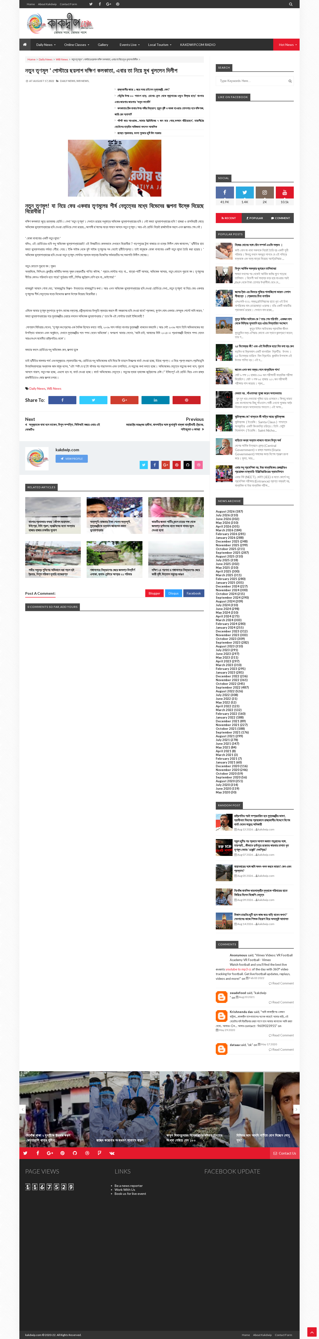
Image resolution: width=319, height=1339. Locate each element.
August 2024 (225, 601)
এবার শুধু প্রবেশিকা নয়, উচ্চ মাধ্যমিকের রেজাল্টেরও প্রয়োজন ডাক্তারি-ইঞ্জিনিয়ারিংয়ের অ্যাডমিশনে (261, 469)
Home (31, 4)
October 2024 (226, 594)
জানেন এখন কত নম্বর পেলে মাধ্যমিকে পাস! (257, 369)
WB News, (82, 80)
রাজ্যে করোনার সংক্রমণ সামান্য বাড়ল (50, 1140)
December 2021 (227, 721)
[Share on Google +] (124, 400)
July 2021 (223, 740)
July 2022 (223, 695)
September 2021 (228, 732)
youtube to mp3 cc (238, 969)
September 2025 (228, 552)
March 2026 (224, 530)
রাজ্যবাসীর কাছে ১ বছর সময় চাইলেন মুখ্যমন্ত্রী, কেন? (143, 89)
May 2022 (223, 702)
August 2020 (225, 781)
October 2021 (226, 728)
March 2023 (224, 665)
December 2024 (227, 586)
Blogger (154, 593)
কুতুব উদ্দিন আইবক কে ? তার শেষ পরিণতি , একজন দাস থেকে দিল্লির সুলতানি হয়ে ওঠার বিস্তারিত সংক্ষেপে (263, 321)
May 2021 (223, 747)
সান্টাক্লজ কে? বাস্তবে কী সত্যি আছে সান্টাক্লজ (259, 416)
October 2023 (226, 639)
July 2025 (223, 560)
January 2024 (225, 627)
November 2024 (227, 590)
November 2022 (227, 680)
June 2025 (223, 564)
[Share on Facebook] (62, 400)
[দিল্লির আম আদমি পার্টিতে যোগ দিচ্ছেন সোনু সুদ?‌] (195, 1111)
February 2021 (226, 758)
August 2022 (225, 691)
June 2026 (223, 519)
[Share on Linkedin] (156, 400)
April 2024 (223, 616)
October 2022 (226, 684)
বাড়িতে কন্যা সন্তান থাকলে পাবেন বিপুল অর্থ (258, 440)
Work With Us (125, 1190)
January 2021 (225, 762)
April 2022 (223, 706)
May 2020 (223, 792)
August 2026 (225, 511)
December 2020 (227, 766)
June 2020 (223, 788)
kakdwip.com (33, 1335)
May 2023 (223, 657)
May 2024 (223, 612)
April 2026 (223, 526)
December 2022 (227, 676)
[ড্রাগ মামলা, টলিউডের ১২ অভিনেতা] (265, 1111)
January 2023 (225, 672)
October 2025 (226, 549)
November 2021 (227, 725)
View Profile (74, 458)
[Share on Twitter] (93, 400)
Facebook (194, 593)
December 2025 (227, 541)
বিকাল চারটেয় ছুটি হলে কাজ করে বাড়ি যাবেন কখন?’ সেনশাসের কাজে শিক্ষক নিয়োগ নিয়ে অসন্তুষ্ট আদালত (261, 917)
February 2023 (226, 669)
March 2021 (224, 755)
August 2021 (225, 736)
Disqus (174, 593)
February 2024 (226, 624)
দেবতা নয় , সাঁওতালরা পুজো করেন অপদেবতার (258, 393)
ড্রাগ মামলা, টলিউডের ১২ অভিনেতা (259, 1140)
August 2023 (225, 646)
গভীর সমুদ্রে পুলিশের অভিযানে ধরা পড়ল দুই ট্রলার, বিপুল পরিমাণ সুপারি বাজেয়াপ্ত (51, 572)
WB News (62, 59)
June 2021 (223, 743)
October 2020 (226, 773)
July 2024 (223, 605)
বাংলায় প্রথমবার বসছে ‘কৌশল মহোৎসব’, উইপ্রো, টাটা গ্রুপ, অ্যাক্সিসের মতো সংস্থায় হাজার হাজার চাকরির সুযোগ (52, 526)
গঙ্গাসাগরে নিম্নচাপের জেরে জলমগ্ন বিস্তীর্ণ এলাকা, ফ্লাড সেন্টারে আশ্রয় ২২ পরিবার (112, 572)
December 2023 (227, 631)
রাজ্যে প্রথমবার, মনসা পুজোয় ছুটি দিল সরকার (139, 133)
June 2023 (223, 654)
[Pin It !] (187, 400)
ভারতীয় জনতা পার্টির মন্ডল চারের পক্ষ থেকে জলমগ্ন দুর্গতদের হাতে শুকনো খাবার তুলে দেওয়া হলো (173, 526)
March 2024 (224, 620)
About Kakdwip (47, 4)
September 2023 (228, 642)
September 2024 (228, 597)
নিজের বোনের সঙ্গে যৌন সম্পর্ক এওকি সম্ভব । (259, 245)
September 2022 (228, 687)
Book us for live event (130, 1194)
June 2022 (223, 699)
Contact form (68, 4)
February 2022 (226, 713)
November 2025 (227, 545)
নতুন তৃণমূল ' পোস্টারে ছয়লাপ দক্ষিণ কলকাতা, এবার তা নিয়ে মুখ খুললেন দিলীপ (101, 70)
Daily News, (68, 80)
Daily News (46, 59)
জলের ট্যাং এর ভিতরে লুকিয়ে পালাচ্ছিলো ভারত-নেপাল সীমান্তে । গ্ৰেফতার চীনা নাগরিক (263, 294)
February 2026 (226, 534)
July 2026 (223, 515)
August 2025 (225, 556)
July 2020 (223, 785)
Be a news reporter (129, 1186)
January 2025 (225, 582)
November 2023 (227, 635)
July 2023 (223, 650)
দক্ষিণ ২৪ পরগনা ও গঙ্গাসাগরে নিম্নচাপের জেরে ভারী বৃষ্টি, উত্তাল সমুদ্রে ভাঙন (176, 572)
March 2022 (224, 710)
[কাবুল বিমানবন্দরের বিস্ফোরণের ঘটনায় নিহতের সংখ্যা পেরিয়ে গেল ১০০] (124, 1111)
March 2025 (224, 575)
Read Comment (283, 983)
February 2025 (226, 579)
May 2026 (223, 523)
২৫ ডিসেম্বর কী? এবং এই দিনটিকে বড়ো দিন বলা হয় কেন (264, 346)
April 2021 (223, 751)
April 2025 (223, 571)
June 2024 (223, 609)
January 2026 (225, 537)
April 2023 (223, 661)
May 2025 (223, 567)
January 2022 (225, 717)
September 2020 (228, 777)
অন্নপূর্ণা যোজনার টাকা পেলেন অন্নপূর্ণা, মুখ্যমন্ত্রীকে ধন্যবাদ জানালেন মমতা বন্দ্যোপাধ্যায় (110, 526)
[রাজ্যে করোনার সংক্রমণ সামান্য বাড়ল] (54, 1111)
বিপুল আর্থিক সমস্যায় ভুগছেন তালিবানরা (255, 268)
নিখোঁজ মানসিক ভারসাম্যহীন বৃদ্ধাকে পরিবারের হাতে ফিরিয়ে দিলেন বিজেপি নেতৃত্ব (260, 892)
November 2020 (227, 770)
